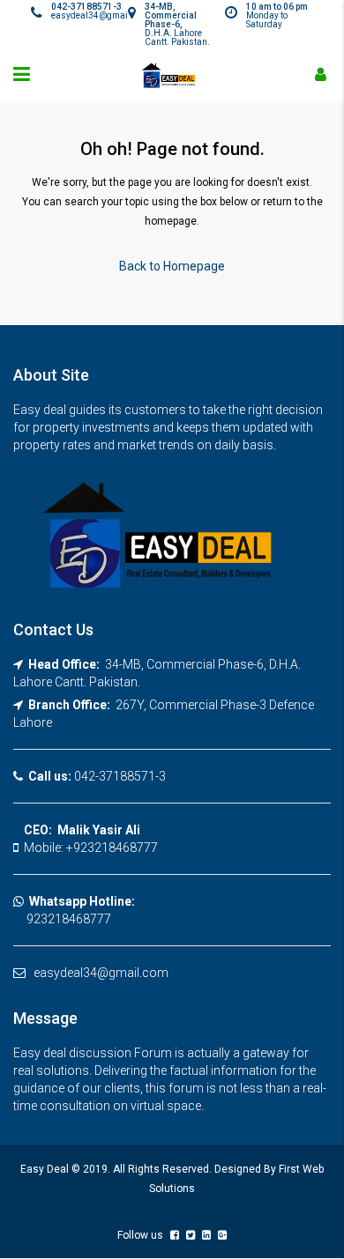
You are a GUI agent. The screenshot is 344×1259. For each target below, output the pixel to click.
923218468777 (62, 919)
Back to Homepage (172, 266)
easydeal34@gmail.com (101, 973)
